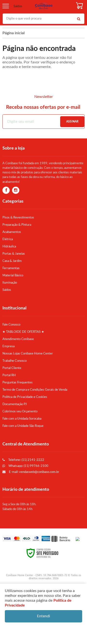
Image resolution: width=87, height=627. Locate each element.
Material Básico (12, 275)
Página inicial (13, 33)
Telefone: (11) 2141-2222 (25, 459)
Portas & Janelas (13, 253)
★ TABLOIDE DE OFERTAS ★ (23, 331)
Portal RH (9, 375)
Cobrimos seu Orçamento (19, 411)
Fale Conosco (11, 324)
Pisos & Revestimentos (18, 217)
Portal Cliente (11, 368)
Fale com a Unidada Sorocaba (21, 418)
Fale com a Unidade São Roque (23, 425)
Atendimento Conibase (18, 339)
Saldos (18, 6)
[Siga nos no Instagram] (15, 190)
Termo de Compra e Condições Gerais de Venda (34, 389)
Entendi (43, 616)
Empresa (8, 346)
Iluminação (9, 282)
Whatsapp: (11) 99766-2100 (28, 465)
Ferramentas (11, 268)
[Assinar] (72, 121)
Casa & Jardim (12, 260)
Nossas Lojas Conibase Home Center (27, 353)
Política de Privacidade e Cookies (24, 396)
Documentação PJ (14, 404)
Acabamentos (11, 232)
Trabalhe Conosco (14, 360)
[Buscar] (78, 19)
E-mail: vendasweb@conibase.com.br (33, 471)
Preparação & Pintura (16, 224)
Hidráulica (9, 246)
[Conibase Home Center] (43, 6)
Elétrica (7, 239)
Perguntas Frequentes (17, 382)
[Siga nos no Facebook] (6, 190)
